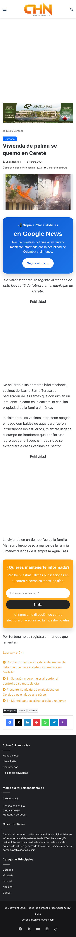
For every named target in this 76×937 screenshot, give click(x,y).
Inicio (8, 130)
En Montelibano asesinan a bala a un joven (36, 700)
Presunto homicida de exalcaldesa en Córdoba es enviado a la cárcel (31, 692)
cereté (22, 710)
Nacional (8, 886)
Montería (8, 875)
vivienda (33, 710)
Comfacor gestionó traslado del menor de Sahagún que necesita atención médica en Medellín (34, 667)
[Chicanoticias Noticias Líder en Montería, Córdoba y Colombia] (38, 9)
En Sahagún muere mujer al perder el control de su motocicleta (30, 681)
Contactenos (10, 767)
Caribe (7, 892)
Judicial (7, 881)
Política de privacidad (15, 772)
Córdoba (18, 130)
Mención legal (11, 755)
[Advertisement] (38, 62)
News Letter (10, 761)
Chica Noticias (13, 161)
